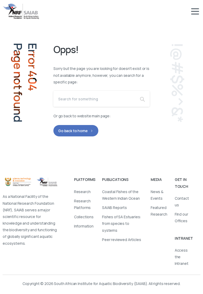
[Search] (142, 99)
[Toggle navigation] (195, 11)
